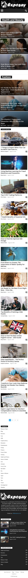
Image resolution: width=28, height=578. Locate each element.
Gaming (2, 454)
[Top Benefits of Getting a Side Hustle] (14, 303)
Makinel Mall (4, 36)
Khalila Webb (4, 412)
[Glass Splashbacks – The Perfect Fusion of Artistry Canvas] (14, 351)
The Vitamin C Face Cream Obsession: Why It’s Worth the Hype (12, 121)
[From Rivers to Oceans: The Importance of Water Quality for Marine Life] (14, 254)
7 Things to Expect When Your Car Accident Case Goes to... (13, 148)
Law (2, 461)
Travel (2, 482)
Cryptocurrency (4, 440)
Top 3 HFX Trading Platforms (11, 195)
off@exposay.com (17, 513)
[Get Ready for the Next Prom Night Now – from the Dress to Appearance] (14, 280)
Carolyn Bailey (4, 315)
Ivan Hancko (4, 109)
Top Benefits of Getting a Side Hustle (12, 313)
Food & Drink (4, 452)
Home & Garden (4, 459)
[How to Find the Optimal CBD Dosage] (14, 230)
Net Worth (3, 468)
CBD (2, 438)
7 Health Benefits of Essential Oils (13, 217)
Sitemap (22, 572)
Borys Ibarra (3, 93)
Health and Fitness (5, 457)
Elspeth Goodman (5, 363)
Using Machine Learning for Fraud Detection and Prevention (13, 172)
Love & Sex (3, 466)
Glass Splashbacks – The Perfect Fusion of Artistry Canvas (12, 360)
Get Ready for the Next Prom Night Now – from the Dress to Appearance (12, 90)
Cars (2, 436)
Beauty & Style (4, 429)
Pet (1, 471)
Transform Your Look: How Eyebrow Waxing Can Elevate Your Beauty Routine (14, 105)
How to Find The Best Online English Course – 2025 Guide (11, 337)
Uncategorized (4, 485)
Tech (2, 478)
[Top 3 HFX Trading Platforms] (14, 186)
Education (3, 443)
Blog (2, 431)
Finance (2, 450)
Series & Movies (4, 473)
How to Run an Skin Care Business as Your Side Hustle (14, 49)
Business (3, 433)
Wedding (3, 487)
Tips (2, 480)
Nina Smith (3, 125)
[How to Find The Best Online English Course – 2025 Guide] (14, 327)
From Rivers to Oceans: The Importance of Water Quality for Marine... (13, 264)
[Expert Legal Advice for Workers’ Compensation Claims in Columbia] (14, 400)
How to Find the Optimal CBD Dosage (11, 240)
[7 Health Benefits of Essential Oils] (14, 208)
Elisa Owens (3, 197)
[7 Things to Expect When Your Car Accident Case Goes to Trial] (14, 139)
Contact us (14, 573)
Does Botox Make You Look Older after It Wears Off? (13, 65)
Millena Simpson (4, 151)
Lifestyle (3, 464)
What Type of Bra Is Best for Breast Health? (11, 34)
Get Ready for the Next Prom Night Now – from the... (14, 289)
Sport (2, 475)
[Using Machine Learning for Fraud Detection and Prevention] (14, 163)
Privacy (17, 572)
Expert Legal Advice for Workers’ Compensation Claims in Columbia (13, 410)
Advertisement (7, 572)
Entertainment (4, 445)
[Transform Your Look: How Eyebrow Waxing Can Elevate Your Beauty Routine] (14, 375)
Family (2, 447)
